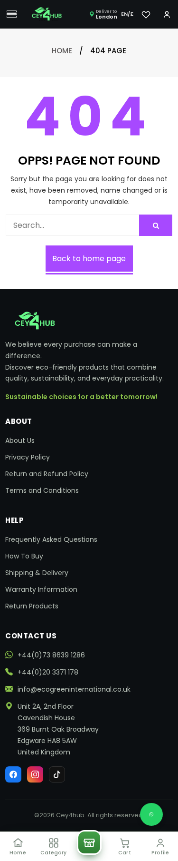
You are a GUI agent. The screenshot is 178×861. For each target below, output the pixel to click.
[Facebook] (13, 774)
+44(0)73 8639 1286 (51, 655)
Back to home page (89, 258)
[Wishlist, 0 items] (145, 14)
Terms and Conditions (42, 490)
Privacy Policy (27, 457)
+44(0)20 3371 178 (48, 672)
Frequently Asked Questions (51, 539)
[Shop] (89, 842)
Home (62, 51)
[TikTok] (57, 774)
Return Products (31, 606)
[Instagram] (35, 774)
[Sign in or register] (166, 14)
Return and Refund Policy (46, 474)
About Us (20, 440)
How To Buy (24, 556)
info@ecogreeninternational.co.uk (74, 689)
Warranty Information (41, 589)
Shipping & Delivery (36, 572)
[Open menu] (11, 14)
